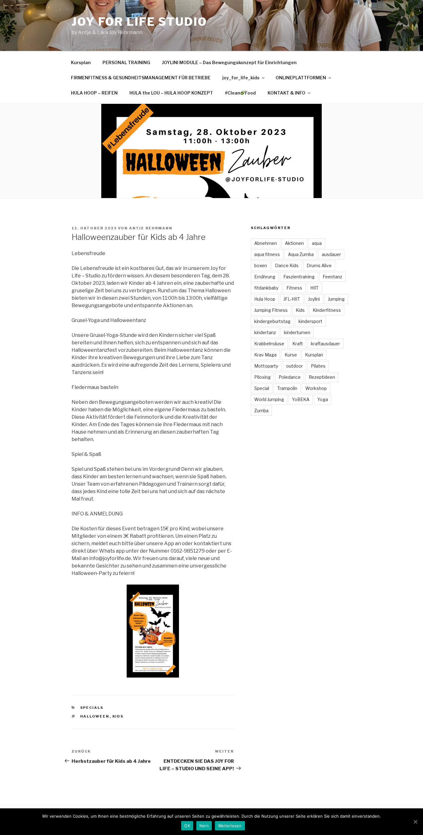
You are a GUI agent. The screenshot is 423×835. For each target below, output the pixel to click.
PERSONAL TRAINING (126, 62)
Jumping (336, 299)
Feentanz (332, 276)
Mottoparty (266, 366)
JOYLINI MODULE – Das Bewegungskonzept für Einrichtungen (229, 62)
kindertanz (265, 332)
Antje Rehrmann (150, 228)
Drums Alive (319, 265)
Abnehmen (265, 243)
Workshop (316, 388)
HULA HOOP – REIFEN (94, 92)
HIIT (314, 287)
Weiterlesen (230, 825)
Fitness (294, 287)
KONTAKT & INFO (286, 92)
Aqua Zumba (301, 254)
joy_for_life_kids (240, 77)
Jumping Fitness (271, 310)
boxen (260, 265)
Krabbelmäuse (269, 343)
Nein (204, 825)
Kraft (297, 343)
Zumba (261, 410)
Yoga (322, 399)
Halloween (95, 716)
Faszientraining (299, 276)
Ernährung (264, 276)
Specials (92, 707)
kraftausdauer (325, 343)
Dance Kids (287, 265)
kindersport (310, 321)
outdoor (294, 366)
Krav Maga (265, 354)
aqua (317, 243)
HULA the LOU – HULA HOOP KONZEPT (171, 92)
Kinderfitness (327, 310)
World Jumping (269, 399)
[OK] (415, 822)
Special (261, 388)
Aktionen (294, 243)
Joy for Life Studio (139, 22)
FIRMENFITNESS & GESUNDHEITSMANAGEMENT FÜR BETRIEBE (141, 77)
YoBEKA (300, 399)
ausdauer (331, 254)
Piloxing (262, 377)
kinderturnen (297, 332)
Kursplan (81, 62)
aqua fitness (267, 254)
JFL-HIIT (291, 299)
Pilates (318, 366)
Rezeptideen (322, 377)
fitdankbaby (266, 287)
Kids (118, 716)
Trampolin (287, 388)
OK (187, 825)
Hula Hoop (264, 299)
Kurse (291, 354)
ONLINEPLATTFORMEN (301, 77)
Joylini (314, 299)
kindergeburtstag (272, 321)
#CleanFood (240, 92)
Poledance (290, 377)
